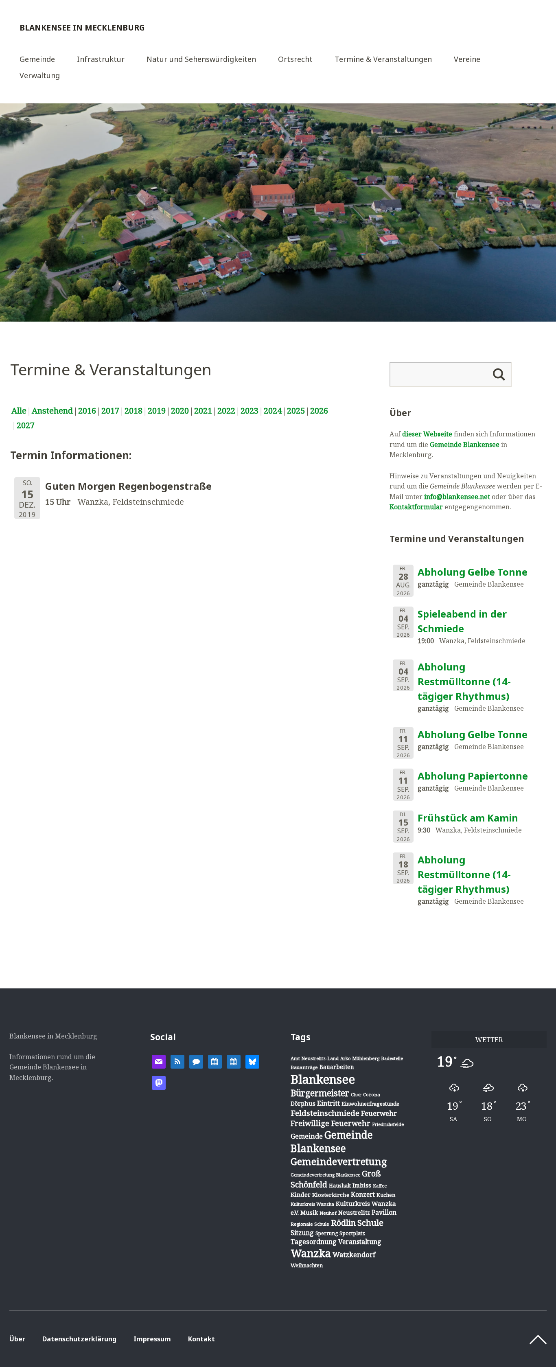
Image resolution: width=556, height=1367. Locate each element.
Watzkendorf (354, 1254)
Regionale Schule (310, 1224)
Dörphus (303, 1103)
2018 (133, 410)
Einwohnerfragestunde (370, 1103)
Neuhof (328, 1213)
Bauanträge (304, 1067)
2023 (249, 410)
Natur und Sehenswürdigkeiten (201, 59)
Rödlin (343, 1222)
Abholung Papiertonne (473, 775)
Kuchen (386, 1195)
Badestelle (392, 1058)
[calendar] (215, 1060)
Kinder (301, 1194)
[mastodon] (159, 1082)
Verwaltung (40, 76)
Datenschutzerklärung (79, 1338)
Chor (356, 1094)
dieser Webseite (427, 433)
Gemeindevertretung (339, 1161)
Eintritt (328, 1103)
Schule (370, 1222)
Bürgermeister (320, 1093)
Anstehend (52, 410)
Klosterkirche (330, 1194)
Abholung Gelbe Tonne (473, 571)
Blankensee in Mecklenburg (82, 27)
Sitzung (302, 1232)
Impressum (152, 1338)
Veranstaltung (359, 1241)
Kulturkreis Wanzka (312, 1204)
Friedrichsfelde (388, 1124)
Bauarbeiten (337, 1067)
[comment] (196, 1060)
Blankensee (323, 1079)
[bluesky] (252, 1060)
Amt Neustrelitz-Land (315, 1058)
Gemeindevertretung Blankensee (325, 1175)
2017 (110, 410)
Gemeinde (37, 59)
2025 (296, 410)
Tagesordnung (314, 1241)
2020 (180, 410)
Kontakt (201, 1338)
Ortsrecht (295, 59)
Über (17, 1338)
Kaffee (380, 1186)
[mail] (159, 1060)
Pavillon (384, 1212)
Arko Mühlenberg (359, 1058)
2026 (319, 410)
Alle (18, 410)
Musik (309, 1212)
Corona (371, 1094)
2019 (157, 410)
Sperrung (326, 1233)
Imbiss (361, 1185)
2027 (26, 425)
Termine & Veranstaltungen (383, 59)
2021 (203, 410)
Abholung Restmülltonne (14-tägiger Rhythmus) (464, 681)
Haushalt (340, 1185)
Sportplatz (352, 1233)
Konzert (363, 1194)
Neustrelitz (354, 1212)
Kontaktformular (416, 506)
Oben (538, 1340)
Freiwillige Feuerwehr (330, 1123)
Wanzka (311, 1253)
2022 (226, 410)
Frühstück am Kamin (468, 817)
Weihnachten (307, 1265)
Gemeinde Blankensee (464, 444)
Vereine (467, 59)
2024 (273, 410)
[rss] (177, 1060)
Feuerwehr (379, 1113)
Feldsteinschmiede (325, 1113)
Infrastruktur (101, 59)
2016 (87, 410)
